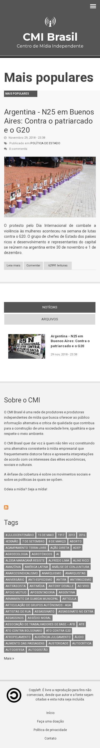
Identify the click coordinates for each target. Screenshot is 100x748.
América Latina (36, 567)
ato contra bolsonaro (24, 630)
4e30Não (12, 541)
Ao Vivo (83, 586)
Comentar (33, 265)
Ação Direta (59, 548)
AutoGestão (38, 650)
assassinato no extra (75, 611)
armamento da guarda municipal (32, 599)
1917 (61, 535)
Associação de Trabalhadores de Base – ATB (40, 624)
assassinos (15, 618)
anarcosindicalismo (22, 573)
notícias (59, 307)
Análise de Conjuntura (70, 567)
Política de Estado (45, 143)
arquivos (49, 319)
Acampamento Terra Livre (26, 548)
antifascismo (80, 579)
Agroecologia (17, 554)
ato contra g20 (58, 630)
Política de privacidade (50, 730)
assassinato (44, 611)
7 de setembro (33, 541)
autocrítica (81, 643)
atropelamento (18, 637)
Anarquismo (51, 573)
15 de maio (46, 535)
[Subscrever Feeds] (50, 507)
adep (77, 548)
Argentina (67, 592)
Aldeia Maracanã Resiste (25, 560)
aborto (76, 541)
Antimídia (37, 586)
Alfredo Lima (59, 560)
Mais (8, 658)
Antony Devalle (61, 586)
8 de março (57, 541)
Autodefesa (15, 650)
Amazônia (13, 567)
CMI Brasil (50, 36)
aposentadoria (42, 592)
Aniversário (15, 579)
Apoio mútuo (16, 592)
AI (57, 554)
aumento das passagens (25, 643)
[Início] (50, 22)
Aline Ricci (81, 560)
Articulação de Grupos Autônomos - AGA (38, 605)
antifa (61, 579)
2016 (82, 535)
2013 (71, 535)
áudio (79, 637)
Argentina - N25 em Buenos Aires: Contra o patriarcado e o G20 (49, 121)
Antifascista (16, 586)
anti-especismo (40, 579)
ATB (81, 624)
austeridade (58, 643)
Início (50, 713)
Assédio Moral (39, 618)
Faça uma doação (50, 721)
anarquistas (75, 573)
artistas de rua (18, 611)
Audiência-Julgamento (53, 637)
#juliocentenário (20, 535)
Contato (50, 738)
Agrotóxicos (42, 554)
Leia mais (15, 267)
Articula (69, 599)
